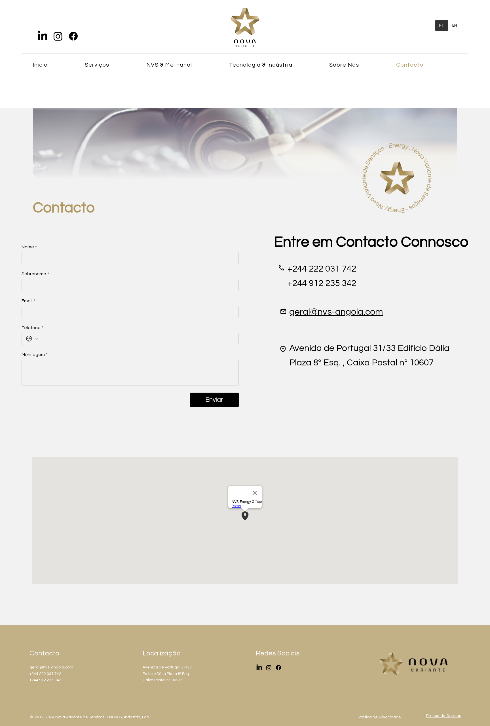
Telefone (32, 327)
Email (28, 301)
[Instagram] (58, 36)
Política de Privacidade (379, 717)
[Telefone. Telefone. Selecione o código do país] (32, 339)
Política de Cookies (443, 716)
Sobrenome (35, 274)
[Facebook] (73, 36)
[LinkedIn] (42, 36)
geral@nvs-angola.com (336, 312)
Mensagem (35, 354)
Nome (29, 247)
